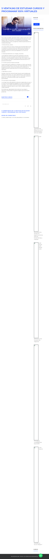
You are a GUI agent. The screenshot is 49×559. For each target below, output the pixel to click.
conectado (14, 117)
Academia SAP (15, 556)
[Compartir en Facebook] (25, 106)
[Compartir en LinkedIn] (31, 106)
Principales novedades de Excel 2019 (38, 442)
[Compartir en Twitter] (28, 106)
